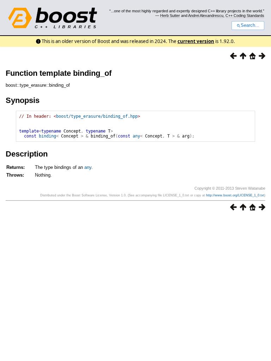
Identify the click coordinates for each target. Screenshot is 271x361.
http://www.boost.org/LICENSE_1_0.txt (235, 195)
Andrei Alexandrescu (205, 15)
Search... (250, 25)
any (136, 136)
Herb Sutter (170, 15)
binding (47, 136)
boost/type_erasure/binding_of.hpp (97, 116)
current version (195, 41)
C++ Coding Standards (244, 15)
